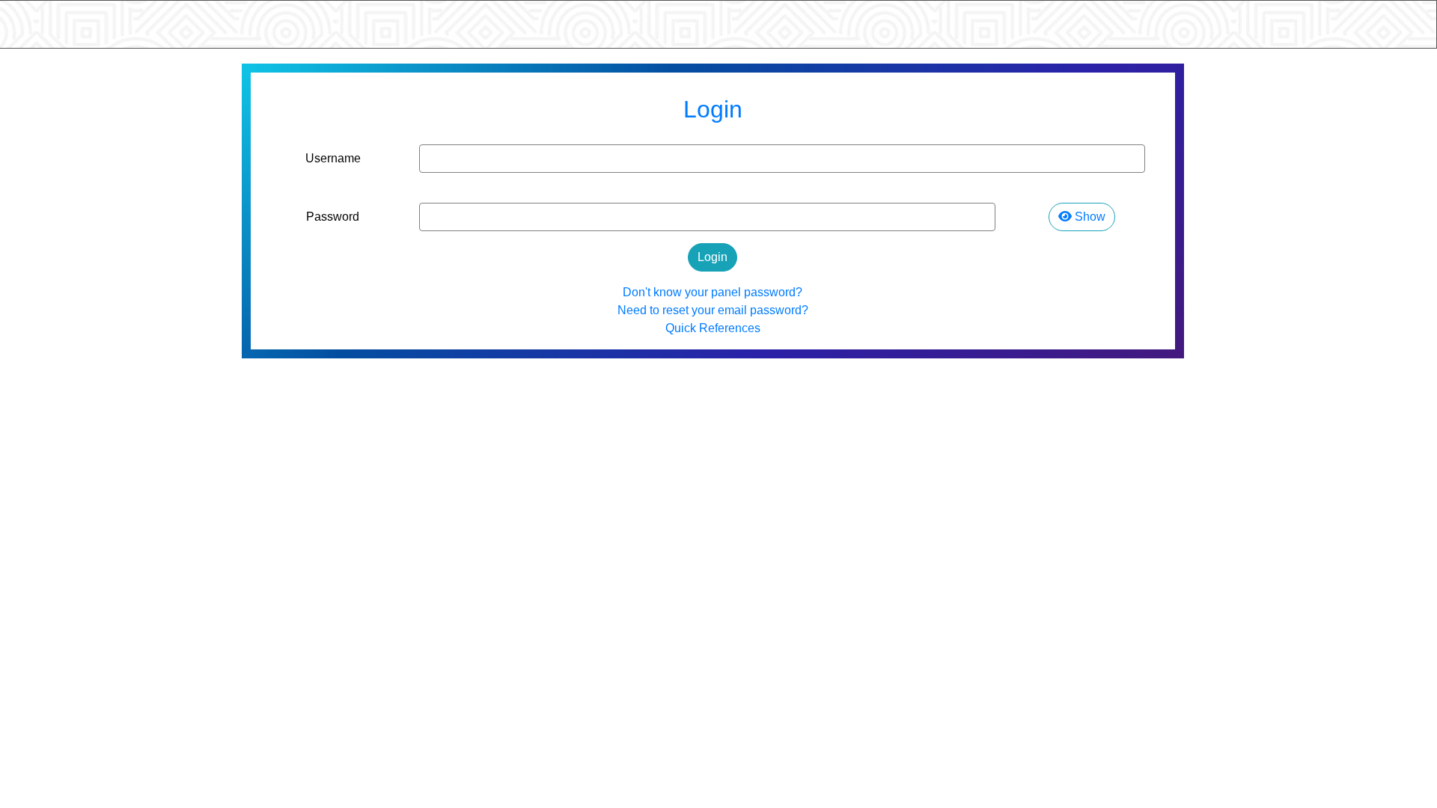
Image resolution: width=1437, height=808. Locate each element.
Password (332, 216)
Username (333, 158)
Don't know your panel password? (712, 292)
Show (1088, 216)
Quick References (712, 328)
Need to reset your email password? (712, 310)
